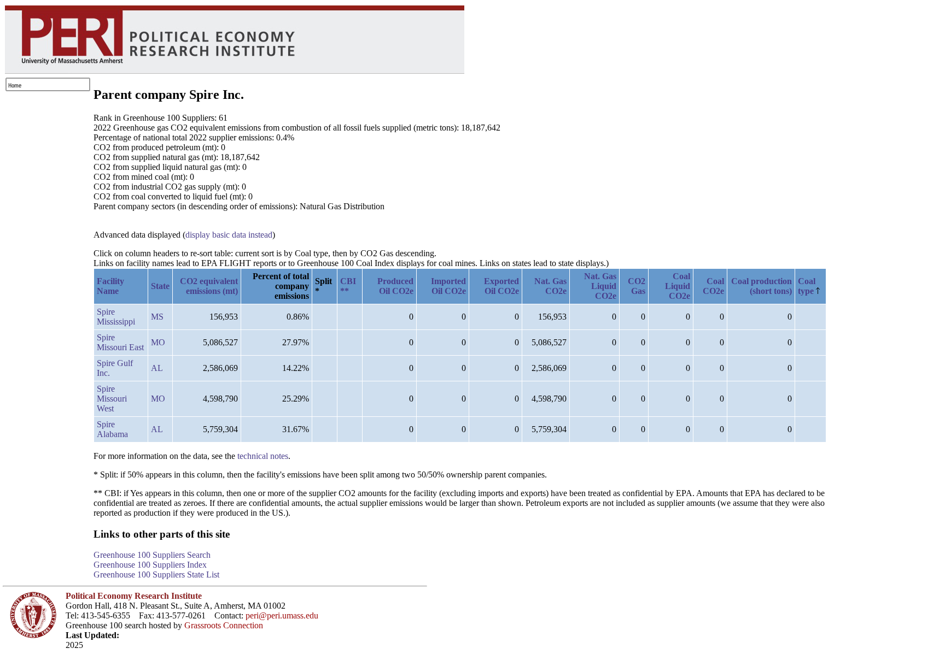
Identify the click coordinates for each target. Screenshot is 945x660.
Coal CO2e (713, 286)
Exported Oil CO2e (501, 286)
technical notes (262, 456)
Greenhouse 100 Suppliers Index (150, 564)
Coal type (807, 286)
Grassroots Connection (223, 625)
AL (157, 368)
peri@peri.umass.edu (282, 615)
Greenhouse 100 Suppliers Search (152, 554)
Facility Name (110, 286)
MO (158, 342)
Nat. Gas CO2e (550, 286)
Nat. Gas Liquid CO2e (600, 286)
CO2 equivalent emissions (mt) (209, 286)
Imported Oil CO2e (448, 286)
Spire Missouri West (112, 398)
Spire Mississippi (116, 316)
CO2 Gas (636, 286)
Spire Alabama (112, 429)
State (160, 286)
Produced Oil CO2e (395, 286)
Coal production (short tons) (761, 286)
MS (157, 316)
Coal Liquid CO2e (677, 286)
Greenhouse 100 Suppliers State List (156, 574)
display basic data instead (228, 234)
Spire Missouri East (120, 342)
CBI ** (348, 286)
